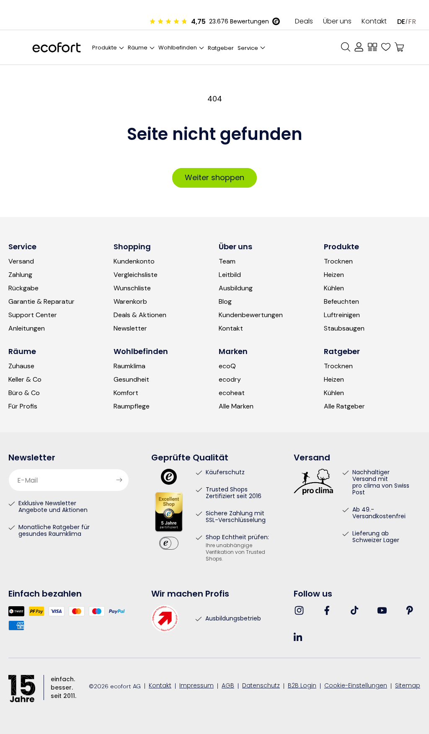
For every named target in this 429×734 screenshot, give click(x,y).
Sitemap (407, 686)
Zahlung (20, 274)
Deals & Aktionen (140, 315)
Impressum (196, 686)
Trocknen (338, 261)
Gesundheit (131, 379)
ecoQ (227, 366)
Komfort (126, 393)
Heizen (334, 274)
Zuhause (21, 366)
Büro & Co (24, 393)
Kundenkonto (134, 261)
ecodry (230, 379)
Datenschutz (261, 686)
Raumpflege (132, 406)
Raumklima (129, 366)
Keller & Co (24, 379)
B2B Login (302, 686)
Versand (21, 261)
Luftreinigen (342, 315)
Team (227, 261)
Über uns (337, 21)
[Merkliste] (385, 47)
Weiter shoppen (214, 177)
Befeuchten (341, 301)
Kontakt (374, 21)
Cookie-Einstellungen (355, 686)
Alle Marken (236, 406)
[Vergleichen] (372, 47)
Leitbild (230, 274)
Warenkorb (130, 301)
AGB (228, 686)
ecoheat (232, 393)
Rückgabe (23, 288)
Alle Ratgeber (344, 406)
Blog (225, 301)
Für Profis (22, 406)
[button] (252, 47)
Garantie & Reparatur (41, 301)
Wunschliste (132, 288)
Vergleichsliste (136, 274)
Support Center (32, 315)
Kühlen (334, 288)
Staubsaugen (344, 328)
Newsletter (130, 328)
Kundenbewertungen (251, 315)
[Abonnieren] (119, 480)
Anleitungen (26, 328)
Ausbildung (236, 288)
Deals (304, 21)
